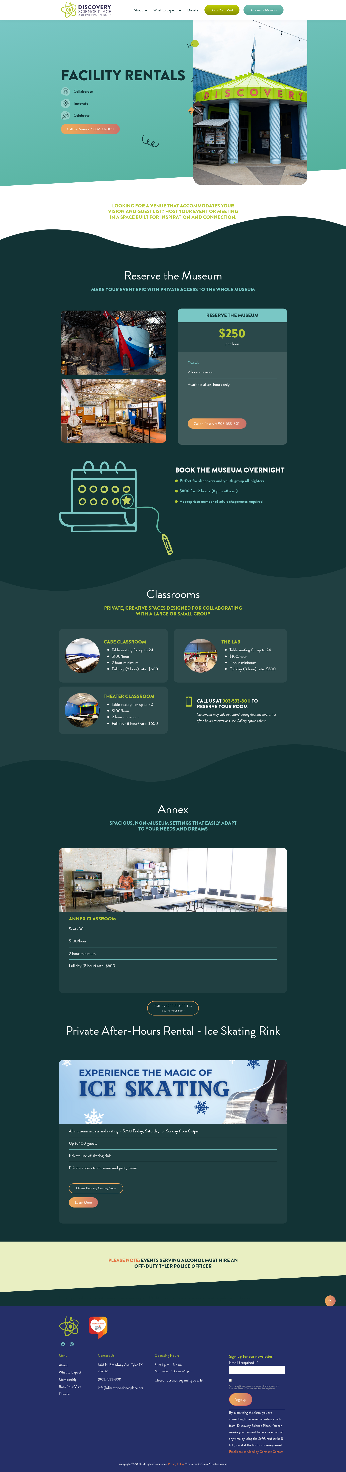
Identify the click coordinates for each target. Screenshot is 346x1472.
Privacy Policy (176, 1464)
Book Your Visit (70, 1386)
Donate (192, 10)
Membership (68, 1379)
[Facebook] (63, 1344)
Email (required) (243, 1362)
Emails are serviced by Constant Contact (256, 1451)
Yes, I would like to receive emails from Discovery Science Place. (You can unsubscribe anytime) (254, 1387)
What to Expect (165, 10)
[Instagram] (72, 1344)
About (138, 10)
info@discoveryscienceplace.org (120, 1387)
